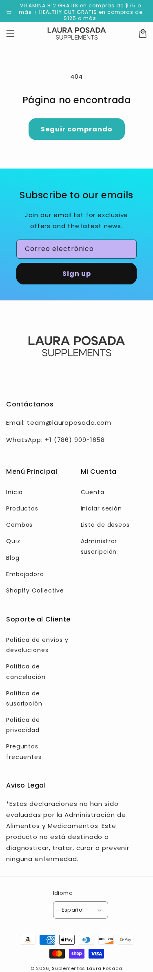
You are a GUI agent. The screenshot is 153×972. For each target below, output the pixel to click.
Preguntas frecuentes (24, 751)
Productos (22, 508)
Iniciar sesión (101, 508)
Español (73, 910)
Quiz (13, 541)
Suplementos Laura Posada (87, 968)
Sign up (76, 273)
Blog (13, 558)
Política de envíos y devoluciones (37, 645)
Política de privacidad (23, 725)
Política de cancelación (26, 671)
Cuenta (92, 492)
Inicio (14, 492)
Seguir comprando (77, 129)
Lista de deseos (105, 525)
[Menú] (10, 33)
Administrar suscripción (99, 546)
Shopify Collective (35, 590)
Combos (19, 525)
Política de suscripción (24, 698)
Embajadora (25, 574)
